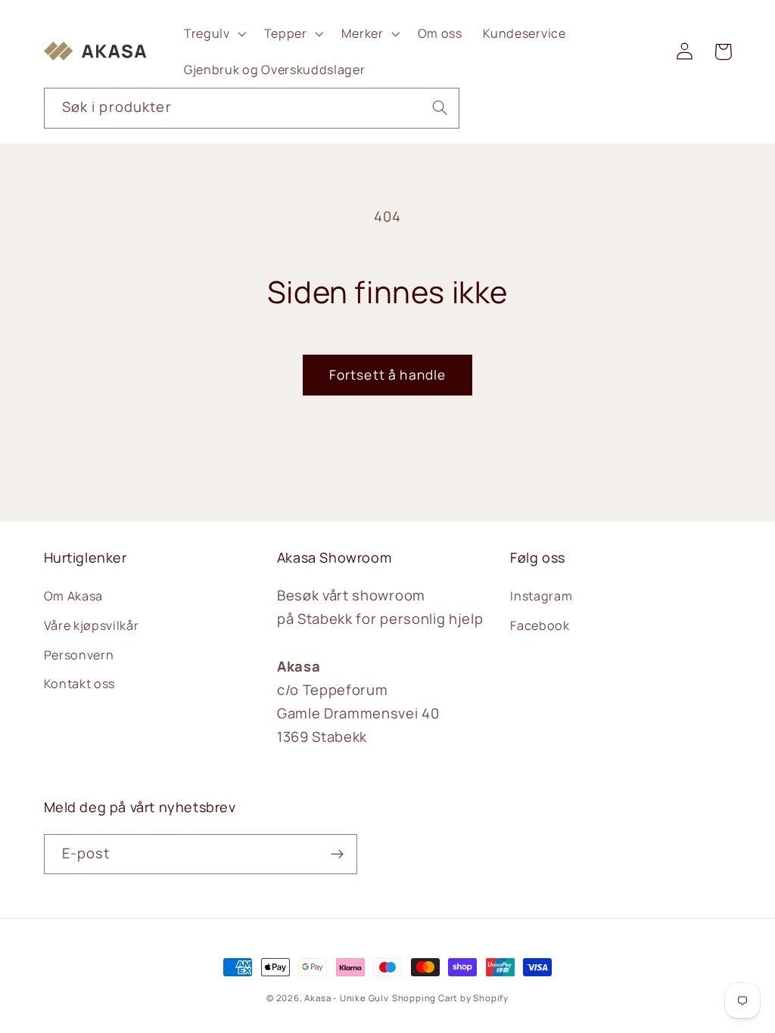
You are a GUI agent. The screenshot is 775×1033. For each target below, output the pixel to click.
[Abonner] (337, 854)
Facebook (540, 625)
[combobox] (252, 108)
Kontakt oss (80, 683)
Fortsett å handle (388, 374)
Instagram (541, 596)
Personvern (79, 655)
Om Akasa (74, 596)
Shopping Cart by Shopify (450, 998)
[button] (213, 33)
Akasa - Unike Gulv (346, 998)
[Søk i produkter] (440, 107)
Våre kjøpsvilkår (91, 625)
